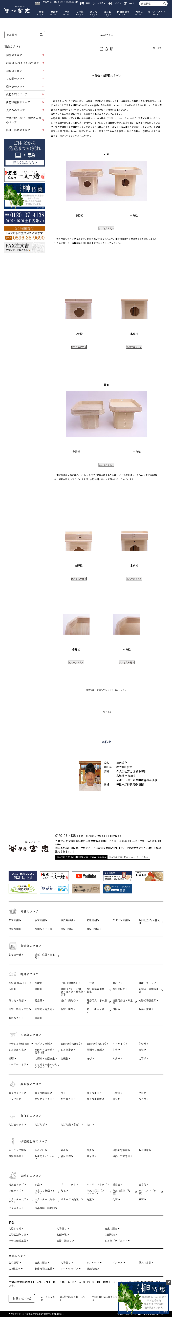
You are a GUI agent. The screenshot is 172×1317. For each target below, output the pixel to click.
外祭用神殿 (93, 929)
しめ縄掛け (67, 1049)
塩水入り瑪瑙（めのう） (45, 1192)
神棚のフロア (14, 55)
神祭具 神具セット (19, 983)
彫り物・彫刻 (16, 1000)
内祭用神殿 (67, 929)
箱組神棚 (92, 920)
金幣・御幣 (67, 1009)
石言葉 (142, 1184)
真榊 (37, 989)
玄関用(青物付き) (96, 1043)
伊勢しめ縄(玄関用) (20, 1043)
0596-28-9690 (98, 857)
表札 (63, 1150)
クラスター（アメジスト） (19, 1200)
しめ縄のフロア (15, 79)
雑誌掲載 (92, 1268)
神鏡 (37, 983)
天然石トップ (16, 1184)
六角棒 (116, 1058)
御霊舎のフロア (30, 946)
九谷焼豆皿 (67, 1099)
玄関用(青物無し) (70, 1043)
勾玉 (63, 1190)
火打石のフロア (30, 1115)
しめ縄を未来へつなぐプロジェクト (46, 1066)
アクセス (118, 1262)
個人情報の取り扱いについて (73, 1298)
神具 (67, 13)
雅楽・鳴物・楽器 (19, 1009)
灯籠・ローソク (147, 983)
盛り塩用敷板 (94, 1099)
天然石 (139, 13)
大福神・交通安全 (45, 1058)
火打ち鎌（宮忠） (71, 1124)
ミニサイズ (119, 1043)
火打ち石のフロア (17, 94)
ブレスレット (68, 1184)
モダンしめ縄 (42, 1043)
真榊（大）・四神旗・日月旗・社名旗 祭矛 (72, 992)
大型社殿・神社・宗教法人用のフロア (23, 120)
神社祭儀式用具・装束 (97, 990)
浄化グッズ (15, 1190)
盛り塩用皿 (93, 1092)
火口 (89, 1124)
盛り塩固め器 (42, 1092)
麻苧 (89, 1058)
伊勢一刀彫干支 (121, 1156)
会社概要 (14, 1262)
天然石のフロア (15, 110)
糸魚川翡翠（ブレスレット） (97, 1192)
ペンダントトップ (97, 1184)
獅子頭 (90, 1156)
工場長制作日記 (17, 1234)
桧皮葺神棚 (67, 920)
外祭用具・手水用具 (97, 1002)
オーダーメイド (157, 13)
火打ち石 (40, 1124)
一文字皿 (14, 1099)
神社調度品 (119, 989)
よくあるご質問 (48, 1298)
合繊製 (64, 1058)
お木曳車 (144, 1150)
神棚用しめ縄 (94, 1049)
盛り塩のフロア (15, 86)
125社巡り (14, 1268)
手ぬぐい (40, 1150)
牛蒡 (115, 1049)
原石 (141, 1199)
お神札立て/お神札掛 (149, 921)
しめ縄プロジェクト (116, 1240)
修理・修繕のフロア (18, 130)
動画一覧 (62, 1234)
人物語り (62, 1228)
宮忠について (18, 1256)
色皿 (141, 1092)
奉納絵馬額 (15, 1156)
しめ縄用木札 (16, 1049)
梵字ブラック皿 (43, 1099)
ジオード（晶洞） (71, 1199)
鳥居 (37, 1018)
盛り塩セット (16, 1092)
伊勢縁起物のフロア (18, 102)
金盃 (89, 1150)
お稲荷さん (15, 1018)
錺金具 (38, 1000)
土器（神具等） (69, 983)
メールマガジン (69, 1268)
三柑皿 (116, 1092)
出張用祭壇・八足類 (123, 1002)
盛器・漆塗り (64, 1240)
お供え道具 (145, 1009)
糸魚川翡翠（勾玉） (121, 1192)
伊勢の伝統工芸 (17, 1240)
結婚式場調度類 (147, 1000)
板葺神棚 (40, 920)
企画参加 (110, 1234)
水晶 (37, 1184)
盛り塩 (94, 13)
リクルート (93, 1262)
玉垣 (11, 989)
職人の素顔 (145, 1262)
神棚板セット (42, 929)
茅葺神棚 (14, 920)
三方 (89, 983)
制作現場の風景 (43, 1268)
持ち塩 (142, 1099)
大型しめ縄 (15, 1228)
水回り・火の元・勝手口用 (45, 1051)
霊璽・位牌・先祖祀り (45, 956)
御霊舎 (54, 13)
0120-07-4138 (65, 835)
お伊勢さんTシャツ (44, 1157)
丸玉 (89, 1199)
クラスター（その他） (45, 1200)
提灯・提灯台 (68, 1000)
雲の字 (116, 983)
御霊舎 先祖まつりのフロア (22, 63)
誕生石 (116, 1184)
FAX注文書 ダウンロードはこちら (128, 857)
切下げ (142, 1058)
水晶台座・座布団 (45, 1208)
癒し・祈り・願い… (95, 1010)
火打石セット (16, 1124)
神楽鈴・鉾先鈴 (43, 1009)
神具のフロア (14, 71)
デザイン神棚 (120, 920)
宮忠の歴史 (111, 1228)
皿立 (115, 1099)
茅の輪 (142, 1043)
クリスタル (15, 1208)
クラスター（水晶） (147, 1192)
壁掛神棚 (14, 929)
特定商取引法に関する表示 (104, 1298)
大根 (141, 1049)
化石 (115, 1199)
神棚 (41, 13)
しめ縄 (80, 13)
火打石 (107, 13)
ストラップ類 (16, 1150)
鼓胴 (11, 1058)
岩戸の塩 (66, 1156)
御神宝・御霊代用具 (149, 990)
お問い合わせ (21, 1298)
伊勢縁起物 (123, 13)
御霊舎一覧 (15, 954)
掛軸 (115, 1009)
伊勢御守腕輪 (120, 1150)
